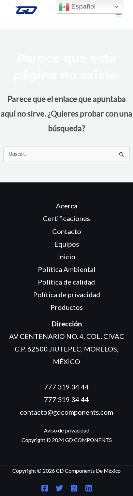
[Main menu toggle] (119, 14)
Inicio (66, 256)
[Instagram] (74, 488)
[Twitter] (59, 488)
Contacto (66, 231)
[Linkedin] (88, 488)
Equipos (66, 244)
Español (82, 6)
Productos (66, 307)
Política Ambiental (66, 269)
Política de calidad (66, 282)
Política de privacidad (66, 294)
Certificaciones (66, 218)
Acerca (66, 206)
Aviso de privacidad (66, 430)
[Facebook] (44, 488)
